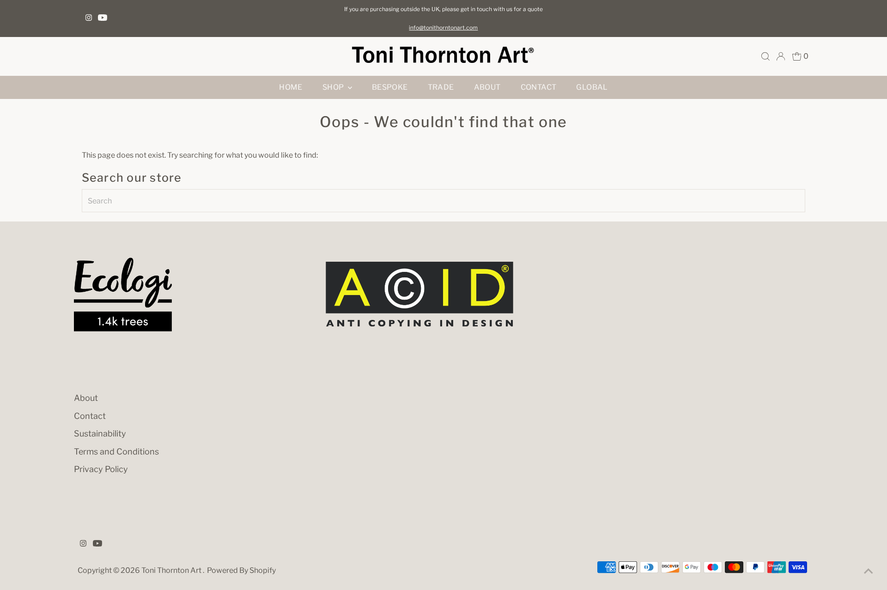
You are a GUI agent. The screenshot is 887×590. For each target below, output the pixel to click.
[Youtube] (102, 18)
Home (291, 87)
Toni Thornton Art (172, 570)
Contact (539, 87)
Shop (334, 87)
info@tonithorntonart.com (443, 27)
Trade (441, 87)
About (487, 87)
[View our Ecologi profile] (123, 295)
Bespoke (390, 87)
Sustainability (100, 433)
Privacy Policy (101, 469)
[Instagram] (88, 18)
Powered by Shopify (241, 570)
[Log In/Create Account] (781, 56)
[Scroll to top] (868, 571)
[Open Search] (765, 56)
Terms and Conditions (116, 451)
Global (592, 87)
